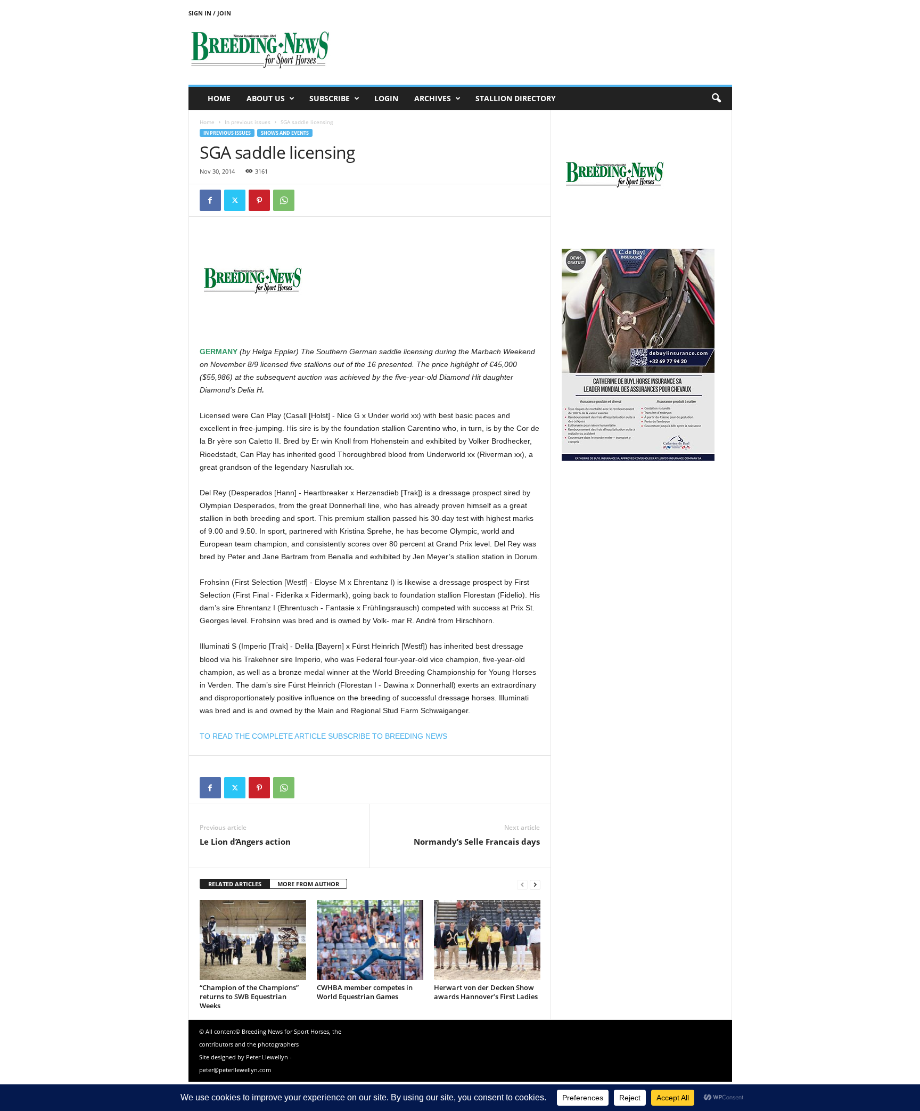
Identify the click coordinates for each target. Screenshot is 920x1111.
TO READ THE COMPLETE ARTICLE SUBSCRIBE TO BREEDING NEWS (323, 736)
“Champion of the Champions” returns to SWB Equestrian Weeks (249, 996)
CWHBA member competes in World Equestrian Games (365, 992)
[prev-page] (522, 884)
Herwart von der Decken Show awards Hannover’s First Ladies (486, 992)
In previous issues (247, 122)
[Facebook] (210, 200)
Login (386, 98)
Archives (432, 98)
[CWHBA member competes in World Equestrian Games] (370, 940)
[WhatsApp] (283, 200)
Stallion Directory (515, 98)
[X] (234, 200)
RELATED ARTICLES (234, 884)
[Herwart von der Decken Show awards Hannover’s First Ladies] (487, 940)
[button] (716, 98)
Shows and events (285, 132)
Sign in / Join (209, 13)
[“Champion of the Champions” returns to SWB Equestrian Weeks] (253, 940)
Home (219, 98)
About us (266, 98)
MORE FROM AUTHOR (308, 884)
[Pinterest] (259, 200)
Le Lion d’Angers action (245, 841)
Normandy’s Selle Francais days (477, 841)
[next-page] (535, 884)
